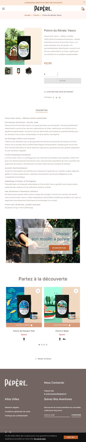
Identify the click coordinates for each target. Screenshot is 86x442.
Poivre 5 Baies (62, 331)
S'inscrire (76, 415)
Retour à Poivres (44, 359)
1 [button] (39, 344)
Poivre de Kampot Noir (24, 331)
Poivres (36, 15)
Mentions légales (12, 407)
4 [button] (46, 344)
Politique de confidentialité (16, 416)
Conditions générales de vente (17, 411)
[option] (24, 316)
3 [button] (44, 344)
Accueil (27, 15)
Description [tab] (42, 110)
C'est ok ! (71, 437)
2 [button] (41, 344)
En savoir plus (59, 248)
